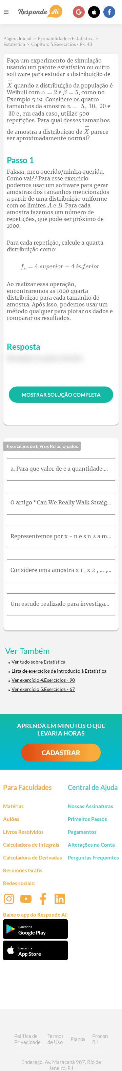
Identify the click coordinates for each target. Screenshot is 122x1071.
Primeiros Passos (87, 819)
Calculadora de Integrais (31, 845)
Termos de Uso (55, 1039)
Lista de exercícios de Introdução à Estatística (59, 671)
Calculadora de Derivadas (32, 857)
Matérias (13, 806)
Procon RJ (100, 1039)
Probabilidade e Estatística (66, 38)
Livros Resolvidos (23, 832)
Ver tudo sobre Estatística (38, 662)
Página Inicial (17, 38)
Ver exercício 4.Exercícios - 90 (43, 680)
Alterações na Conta (91, 845)
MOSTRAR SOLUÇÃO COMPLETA (61, 395)
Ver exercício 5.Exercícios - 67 (43, 689)
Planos (77, 1039)
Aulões (11, 819)
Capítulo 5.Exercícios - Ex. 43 (61, 44)
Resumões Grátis (22, 870)
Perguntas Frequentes (93, 857)
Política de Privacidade (27, 1039)
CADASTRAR (61, 752)
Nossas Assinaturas (90, 806)
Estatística (14, 44)
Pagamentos (82, 832)
